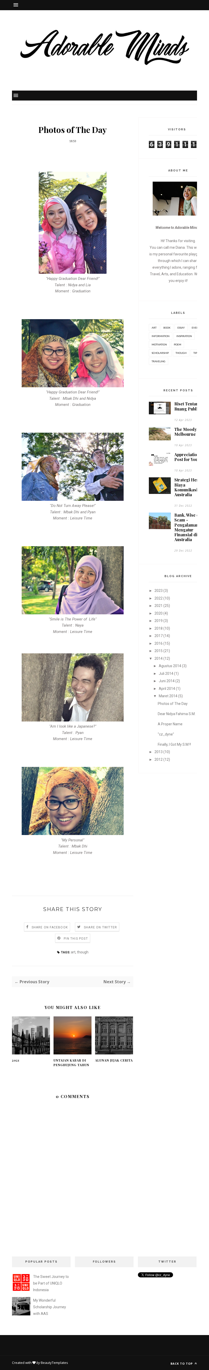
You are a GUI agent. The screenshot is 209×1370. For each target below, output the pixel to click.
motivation (159, 344)
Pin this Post (76, 938)
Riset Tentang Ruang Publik (187, 406)
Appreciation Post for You (187, 457)
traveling (158, 361)
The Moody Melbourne (185, 432)
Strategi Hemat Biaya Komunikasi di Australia (189, 487)
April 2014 (167, 689)
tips (195, 352)
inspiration (184, 336)
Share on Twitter (100, 927)
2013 (158, 752)
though (82, 952)
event (196, 327)
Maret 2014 (168, 696)
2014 (158, 658)
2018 (158, 628)
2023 (158, 591)
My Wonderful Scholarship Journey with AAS (49, 1307)
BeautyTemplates (54, 1362)
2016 (158, 643)
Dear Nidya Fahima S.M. (176, 714)
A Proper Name (170, 724)
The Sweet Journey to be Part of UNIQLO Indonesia (51, 1283)
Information (160, 336)
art (73, 952)
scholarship (160, 352)
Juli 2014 (166, 673)
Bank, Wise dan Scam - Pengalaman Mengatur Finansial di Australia (189, 527)
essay (181, 327)
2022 (158, 598)
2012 (158, 759)
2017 (158, 636)
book (167, 327)
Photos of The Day (173, 704)
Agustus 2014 (170, 666)
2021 (15, 1060)
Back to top (182, 1363)
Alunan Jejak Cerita (114, 1060)
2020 (158, 613)
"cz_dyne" (166, 734)
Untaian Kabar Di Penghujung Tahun (71, 1062)
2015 (158, 651)
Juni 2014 (167, 681)
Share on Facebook (50, 927)
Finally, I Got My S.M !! (174, 744)
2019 (158, 621)
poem (177, 344)
